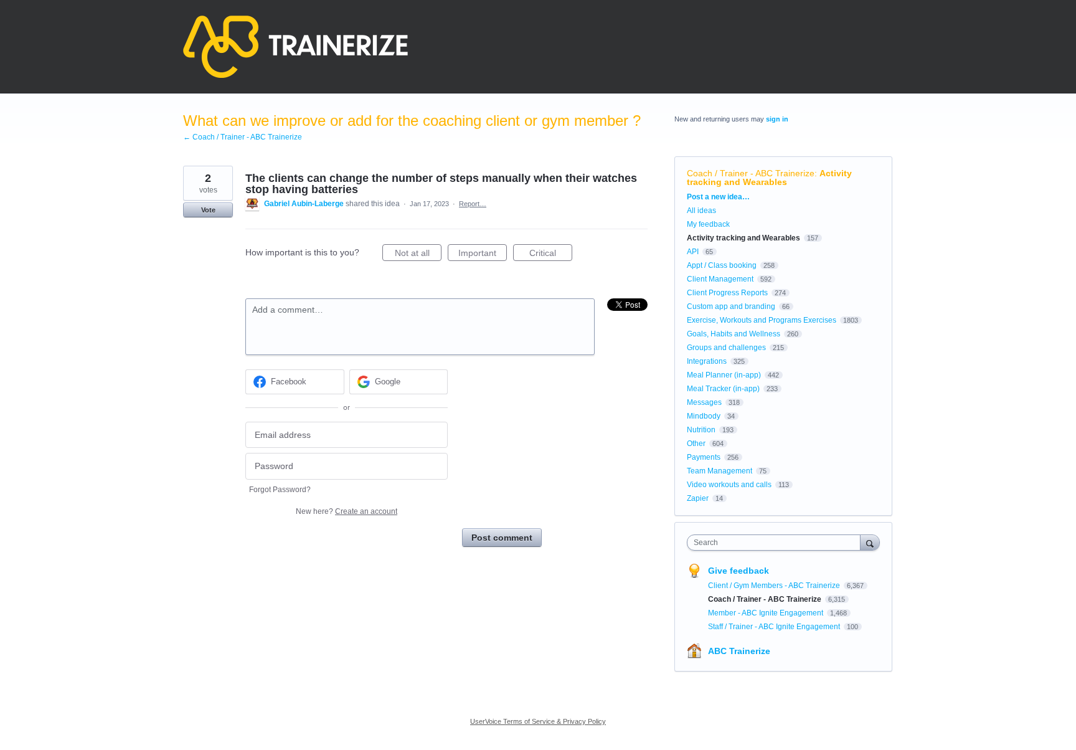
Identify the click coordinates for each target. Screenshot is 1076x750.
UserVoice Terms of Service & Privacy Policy (538, 721)
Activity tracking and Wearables (769, 177)
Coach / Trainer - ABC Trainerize (750, 173)
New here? (346, 511)
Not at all (418, 254)
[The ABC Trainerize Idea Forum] (295, 47)
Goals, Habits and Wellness (733, 334)
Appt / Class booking (722, 265)
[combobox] (777, 542)
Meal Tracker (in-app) (723, 388)
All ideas (701, 210)
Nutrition (701, 429)
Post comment (501, 538)
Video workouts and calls (729, 484)
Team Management (719, 471)
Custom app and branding (731, 306)
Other (696, 443)
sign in (777, 119)
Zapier (698, 498)
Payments (703, 457)
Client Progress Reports (727, 292)
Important (482, 254)
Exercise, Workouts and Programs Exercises (761, 320)
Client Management (720, 279)
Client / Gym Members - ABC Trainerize (775, 585)
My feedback (708, 224)
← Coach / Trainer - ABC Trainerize (242, 137)
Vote (208, 210)
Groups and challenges (726, 347)
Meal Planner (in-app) (724, 375)
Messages (704, 402)
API (693, 251)
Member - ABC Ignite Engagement (766, 613)
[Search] (870, 542)
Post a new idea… (718, 196)
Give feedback (738, 571)
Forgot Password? (280, 489)
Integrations (707, 361)
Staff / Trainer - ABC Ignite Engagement (775, 626)
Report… (472, 203)
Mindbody (703, 416)
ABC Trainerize (739, 651)
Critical (550, 254)
